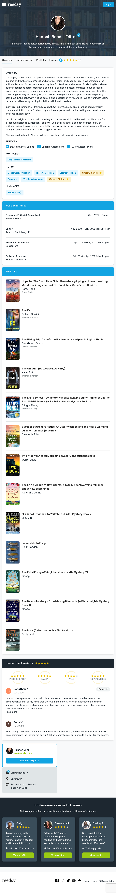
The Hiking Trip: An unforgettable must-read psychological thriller (63, 339)
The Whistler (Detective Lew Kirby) (43, 368)
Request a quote (29, 760)
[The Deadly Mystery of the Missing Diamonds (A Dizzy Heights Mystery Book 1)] (13, 611)
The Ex (26, 310)
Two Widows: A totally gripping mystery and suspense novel (59, 455)
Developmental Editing (22, 146)
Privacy (94, 881)
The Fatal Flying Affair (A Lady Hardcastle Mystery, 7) (55, 572)
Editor (9, 229)
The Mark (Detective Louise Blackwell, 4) (47, 630)
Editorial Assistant (16, 256)
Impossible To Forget (35, 543)
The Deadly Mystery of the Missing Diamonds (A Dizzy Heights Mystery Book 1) (65, 603)
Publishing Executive (17, 242)
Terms (86, 881)
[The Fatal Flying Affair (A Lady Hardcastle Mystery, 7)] (13, 581)
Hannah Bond (21, 750)
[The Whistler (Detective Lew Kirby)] (13, 378)
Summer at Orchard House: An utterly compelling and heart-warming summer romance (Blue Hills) (65, 428)
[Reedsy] (14, 4)
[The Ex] (13, 320)
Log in (108, 4)
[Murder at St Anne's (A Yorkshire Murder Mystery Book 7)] (13, 523)
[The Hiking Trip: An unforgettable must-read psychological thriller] (13, 349)
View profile (19, 855)
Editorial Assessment (53, 146)
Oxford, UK (16, 778)
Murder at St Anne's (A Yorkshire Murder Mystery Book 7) (57, 514)
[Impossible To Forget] (13, 552)
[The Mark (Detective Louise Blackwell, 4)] (13, 640)
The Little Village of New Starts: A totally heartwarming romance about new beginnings (63, 486)
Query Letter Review (82, 146)
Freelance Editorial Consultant (23, 215)
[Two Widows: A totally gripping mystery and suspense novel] (13, 465)
